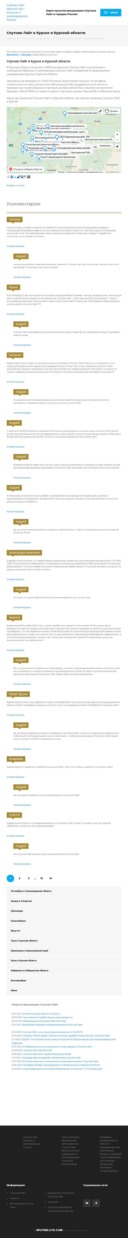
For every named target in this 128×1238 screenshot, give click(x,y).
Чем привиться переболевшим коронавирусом (47, 1017)
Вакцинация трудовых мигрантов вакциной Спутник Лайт (52, 1024)
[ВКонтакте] (22, 176)
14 (50, 878)
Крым (14, 990)
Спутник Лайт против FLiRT (38, 1050)
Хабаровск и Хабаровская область (29, 970)
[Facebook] (12, 176)
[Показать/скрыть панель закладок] (8, 176)
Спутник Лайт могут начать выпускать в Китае (47, 1054)
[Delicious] (18, 176)
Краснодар (17, 911)
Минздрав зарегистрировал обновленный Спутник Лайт (51, 1057)
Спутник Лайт (18, 1193)
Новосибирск (18, 921)
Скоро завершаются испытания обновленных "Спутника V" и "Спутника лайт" (62, 1069)
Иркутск (15, 930)
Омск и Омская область (24, 960)
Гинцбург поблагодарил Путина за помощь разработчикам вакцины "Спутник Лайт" (66, 1035)
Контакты (53, 1202)
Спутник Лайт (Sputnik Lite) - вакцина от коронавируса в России (17, 12)
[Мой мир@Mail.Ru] (28, 176)
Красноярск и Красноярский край (29, 950)
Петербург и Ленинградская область (31, 891)
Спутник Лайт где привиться (36, 38)
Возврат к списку (16, 185)
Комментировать (15, 246)
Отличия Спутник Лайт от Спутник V (41, 1013)
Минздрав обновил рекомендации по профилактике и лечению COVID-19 (61, 1065)
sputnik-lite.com (49, 1230)
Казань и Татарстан (21, 901)
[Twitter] (15, 176)
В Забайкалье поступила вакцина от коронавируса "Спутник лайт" (57, 1046)
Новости (15, 1198)
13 (41, 878)
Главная (11, 38)
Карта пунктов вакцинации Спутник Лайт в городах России (71, 12)
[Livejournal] (25, 176)
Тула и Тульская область (24, 940)
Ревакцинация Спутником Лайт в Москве (44, 1021)
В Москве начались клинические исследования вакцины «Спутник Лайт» (61, 1061)
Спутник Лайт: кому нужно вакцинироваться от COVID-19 (52, 1032)
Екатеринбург (18, 980)
